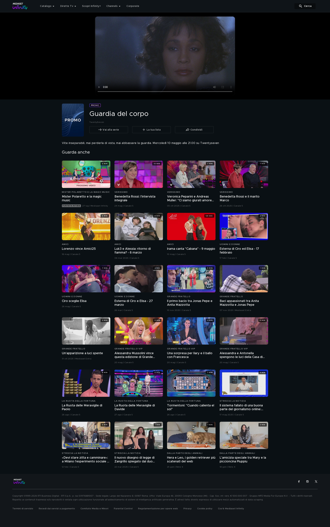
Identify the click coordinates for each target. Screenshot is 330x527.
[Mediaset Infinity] (20, 6)
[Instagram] (307, 481)
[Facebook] (298, 481)
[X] (316, 481)
